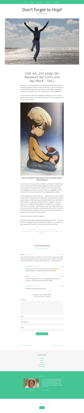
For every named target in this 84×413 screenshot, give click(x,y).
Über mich (39, 2)
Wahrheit (41, 233)
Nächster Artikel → (58, 345)
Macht (50, 231)
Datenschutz (48, 403)
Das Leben (37, 229)
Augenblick (29, 231)
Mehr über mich (45, 390)
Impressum (43, 403)
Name (22, 316)
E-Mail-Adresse (24, 322)
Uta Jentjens (29, 266)
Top (42, 407)
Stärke (61, 231)
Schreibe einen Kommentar (42, 248)
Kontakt (56, 2)
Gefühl (43, 231)
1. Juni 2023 (42, 69)
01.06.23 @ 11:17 (28, 254)
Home (26, 2)
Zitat (44, 233)
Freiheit (40, 231)
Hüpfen (41, 229)
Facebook (48, 2)
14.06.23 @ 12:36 (36, 286)
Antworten (61, 254)
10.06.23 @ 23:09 (33, 276)
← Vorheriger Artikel (26, 345)
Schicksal (54, 231)
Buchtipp (36, 231)
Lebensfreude (47, 229)
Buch (33, 231)
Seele (58, 231)
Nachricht (23, 299)
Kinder (42, 362)
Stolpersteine (53, 229)
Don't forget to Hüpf (42, 9)
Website (22, 327)
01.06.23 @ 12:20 (36, 266)
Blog (32, 2)
